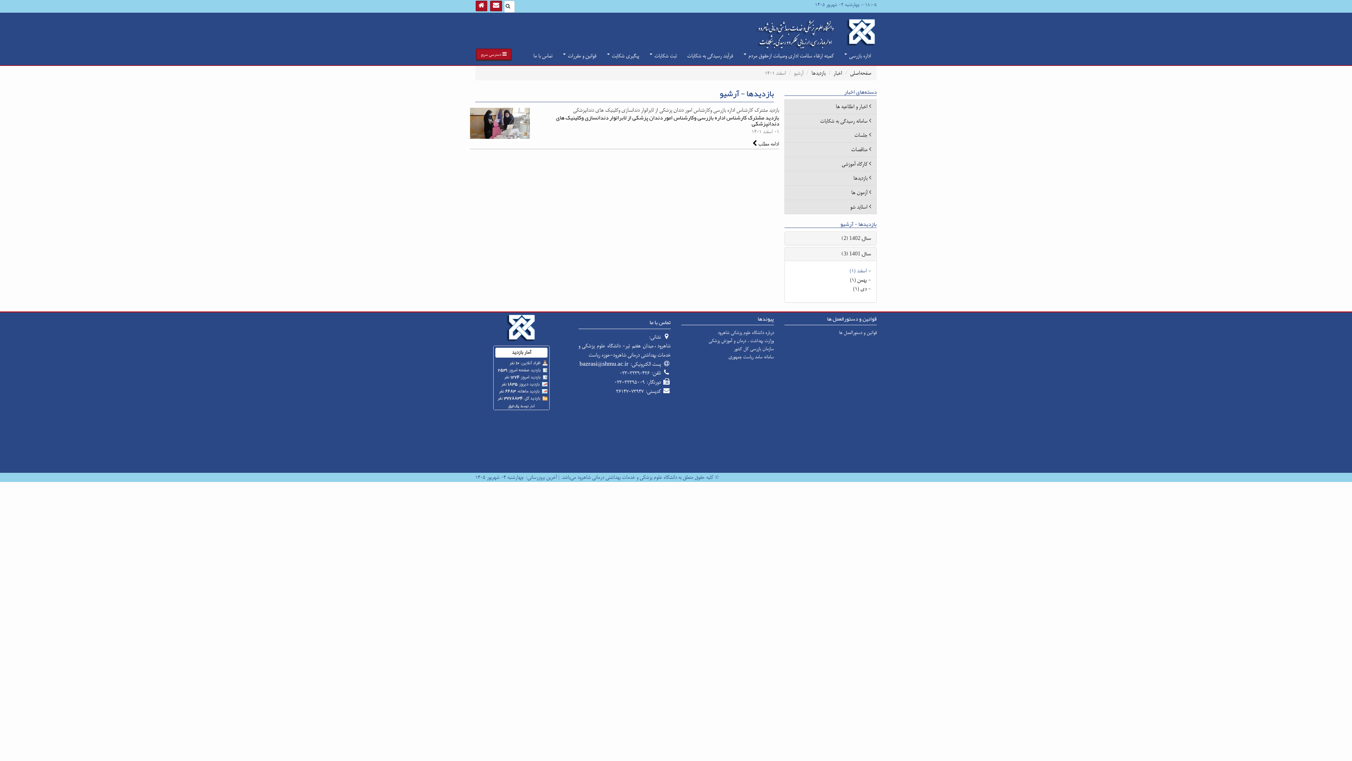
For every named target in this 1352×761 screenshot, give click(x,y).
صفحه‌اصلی (860, 73)
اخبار (838, 73)
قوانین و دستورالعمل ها (858, 332)
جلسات (861, 135)
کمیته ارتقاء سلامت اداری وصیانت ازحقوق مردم (790, 55)
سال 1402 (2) (856, 238)
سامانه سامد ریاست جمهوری (751, 357)
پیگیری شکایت (625, 55)
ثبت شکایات (665, 55)
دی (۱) (860, 288)
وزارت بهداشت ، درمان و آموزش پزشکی (741, 341)
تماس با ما (542, 55)
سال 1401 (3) (856, 253)
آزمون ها (859, 192)
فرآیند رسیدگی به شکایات (710, 55)
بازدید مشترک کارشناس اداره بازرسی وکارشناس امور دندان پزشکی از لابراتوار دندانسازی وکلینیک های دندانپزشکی (667, 120)
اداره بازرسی (859, 55)
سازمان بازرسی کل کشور (754, 349)
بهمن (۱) (858, 280)
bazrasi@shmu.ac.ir (604, 364)
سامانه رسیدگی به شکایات (844, 121)
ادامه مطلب (768, 144)
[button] (494, 54)
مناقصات (859, 149)
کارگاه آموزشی (855, 164)
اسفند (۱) (858, 270)
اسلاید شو (859, 207)
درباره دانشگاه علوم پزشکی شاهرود (746, 332)
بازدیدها (819, 73)
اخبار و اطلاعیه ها (852, 106)
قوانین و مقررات (581, 55)
